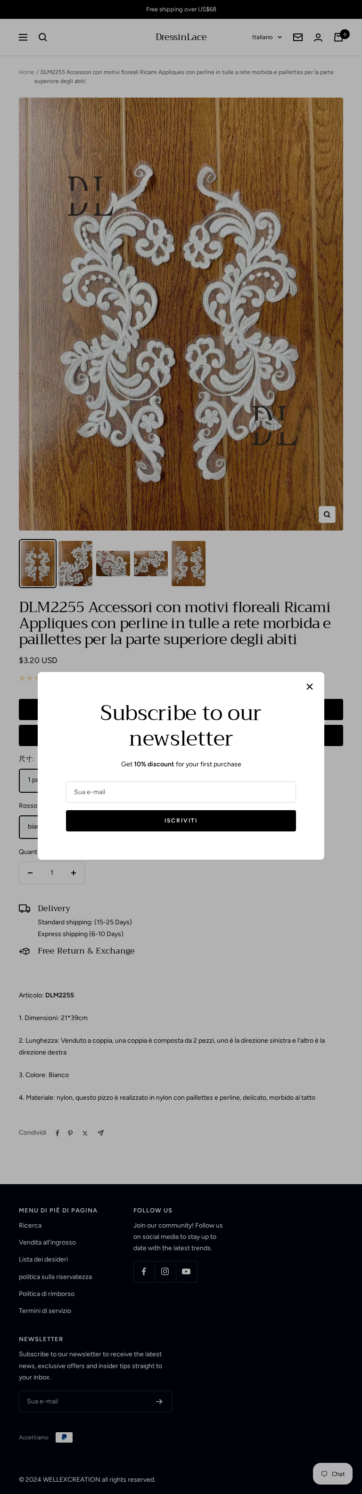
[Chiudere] (309, 686)
